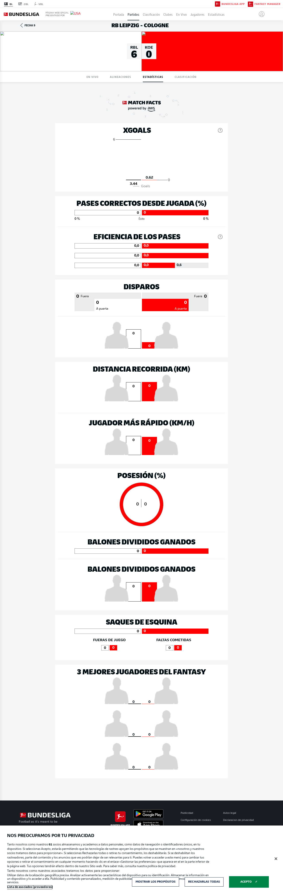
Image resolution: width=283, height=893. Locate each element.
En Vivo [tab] (92, 77)
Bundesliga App (233, 4)
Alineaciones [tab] (120, 77)
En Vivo (181, 14)
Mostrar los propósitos (156, 881)
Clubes (168, 14)
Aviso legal (229, 813)
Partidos (133, 14)
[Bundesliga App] (217, 4)
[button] (259, 14)
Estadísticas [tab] (153, 77)
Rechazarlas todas (204, 881)
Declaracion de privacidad (238, 820)
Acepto (246, 881)
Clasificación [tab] (186, 77)
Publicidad (187, 813)
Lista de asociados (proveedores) (29, 887)
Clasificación (151, 14)
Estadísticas (216, 14)
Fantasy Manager (267, 4)
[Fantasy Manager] (250, 4)
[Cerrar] (276, 859)
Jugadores (197, 14)
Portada (118, 14)
